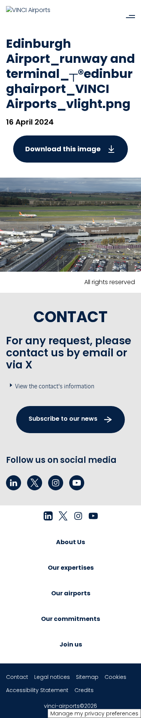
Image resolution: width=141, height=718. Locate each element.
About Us (70, 542)
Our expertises (71, 567)
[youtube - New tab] (76, 482)
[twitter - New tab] (34, 482)
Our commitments (70, 619)
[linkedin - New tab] (13, 482)
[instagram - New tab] (55, 482)
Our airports (70, 593)
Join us (70, 644)
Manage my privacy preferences (94, 713)
